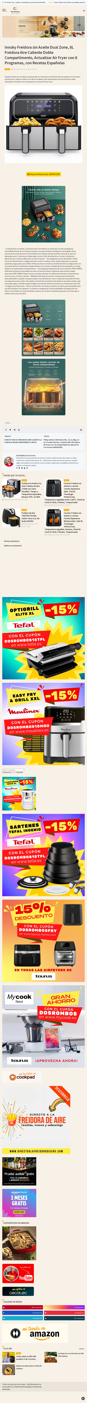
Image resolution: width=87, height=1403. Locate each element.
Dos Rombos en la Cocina (25, 455)
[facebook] (4, 1313)
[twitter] (4, 1318)
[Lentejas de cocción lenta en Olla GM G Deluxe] (50, 1357)
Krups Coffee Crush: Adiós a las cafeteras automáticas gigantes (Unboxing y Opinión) (41, 2)
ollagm (18, 1353)
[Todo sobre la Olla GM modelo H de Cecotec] (8, 1357)
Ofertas (7, 69)
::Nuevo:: (11, 2)
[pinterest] (46, 1313)
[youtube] (4, 1307)
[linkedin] (46, 1318)
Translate (19, 772)
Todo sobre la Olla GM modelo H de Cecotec (26, 1357)
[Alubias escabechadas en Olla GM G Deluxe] (8, 1369)
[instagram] (46, 1307)
